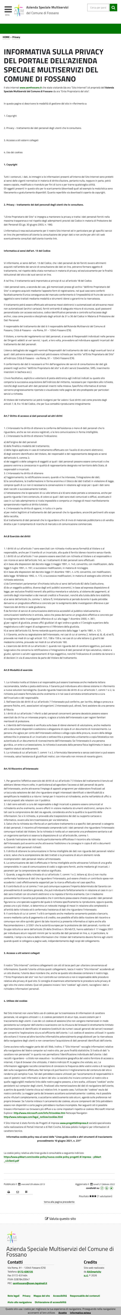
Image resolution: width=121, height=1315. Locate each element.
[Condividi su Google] (106, 1188)
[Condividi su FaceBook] (102, 1188)
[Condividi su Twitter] (111, 1188)
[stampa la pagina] (10, 1192)
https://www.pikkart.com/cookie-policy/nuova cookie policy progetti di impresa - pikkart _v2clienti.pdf (52, 1159)
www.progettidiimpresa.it (74, 1123)
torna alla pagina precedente (59, 1202)
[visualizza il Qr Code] (28, 1192)
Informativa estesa (80, 1313)
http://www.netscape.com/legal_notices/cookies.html (33, 1117)
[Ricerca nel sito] (113, 7)
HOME (6, 37)
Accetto (62, 1313)
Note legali (13, 1296)
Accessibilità (60, 1296)
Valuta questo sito (62, 1218)
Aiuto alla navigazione (20, 1302)
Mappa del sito (42, 1296)
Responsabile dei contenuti (85, 1296)
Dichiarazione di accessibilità (50, 1302)
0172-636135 (25, 1271)
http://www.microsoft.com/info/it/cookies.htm (39, 1113)
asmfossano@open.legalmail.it (30, 1283)
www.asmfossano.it (31, 87)
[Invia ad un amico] (19, 1192)
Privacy (16, 37)
